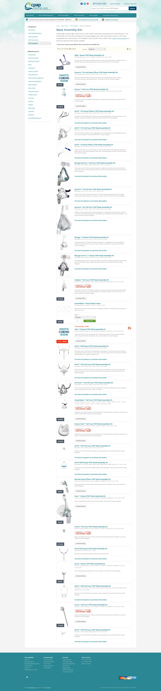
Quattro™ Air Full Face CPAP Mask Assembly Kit (93, 207)
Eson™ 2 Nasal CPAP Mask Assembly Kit (90, 496)
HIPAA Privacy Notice (68, 670)
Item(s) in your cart (130, 3)
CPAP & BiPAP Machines (45, 15)
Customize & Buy (80, 67)
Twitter (85, 4)
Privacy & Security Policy (69, 664)
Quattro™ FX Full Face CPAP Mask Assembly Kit (93, 189)
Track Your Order (48, 660)
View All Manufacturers (34, 118)
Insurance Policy (67, 660)
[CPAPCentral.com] (38, 6)
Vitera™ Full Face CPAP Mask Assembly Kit (91, 527)
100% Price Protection (111, 19)
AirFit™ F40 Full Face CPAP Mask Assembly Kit (92, 630)
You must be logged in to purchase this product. (91, 123)
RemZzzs (30, 101)
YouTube (88, 4)
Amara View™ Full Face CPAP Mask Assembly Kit (93, 424)
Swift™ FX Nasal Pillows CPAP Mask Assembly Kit (94, 145)
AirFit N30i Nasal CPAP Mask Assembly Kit (91, 462)
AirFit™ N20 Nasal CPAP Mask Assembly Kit (92, 346)
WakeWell (31, 114)
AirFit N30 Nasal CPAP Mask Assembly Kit (91, 549)
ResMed (30, 104)
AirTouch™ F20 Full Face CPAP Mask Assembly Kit (94, 383)
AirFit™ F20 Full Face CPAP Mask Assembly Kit (92, 364)
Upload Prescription (49, 662)
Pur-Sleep (31, 98)
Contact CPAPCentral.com (119, 38)
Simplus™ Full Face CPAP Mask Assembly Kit (92, 280)
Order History (47, 668)
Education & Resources (110, 15)
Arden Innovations (33, 58)
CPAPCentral (32, 687)
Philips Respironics (33, 91)
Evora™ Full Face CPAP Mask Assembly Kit (91, 605)
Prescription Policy (67, 662)
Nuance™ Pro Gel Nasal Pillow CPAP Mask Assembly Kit (96, 72)
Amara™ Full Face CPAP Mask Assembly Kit (91, 89)
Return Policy (66, 666)
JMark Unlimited (32, 84)
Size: (76, 315)
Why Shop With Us (29, 662)
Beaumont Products (33, 61)
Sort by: (85, 49)
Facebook (81, 4)
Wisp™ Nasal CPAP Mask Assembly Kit (89, 55)
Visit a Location (29, 666)
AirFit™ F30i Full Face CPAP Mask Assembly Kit (93, 586)
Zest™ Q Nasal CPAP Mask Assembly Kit (90, 329)
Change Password (48, 666)
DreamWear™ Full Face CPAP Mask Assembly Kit (93, 400)
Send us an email (86, 664)
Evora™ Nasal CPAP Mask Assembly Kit (90, 564)
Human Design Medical (34, 81)
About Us (27, 660)
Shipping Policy (67, 668)
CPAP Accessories (79, 15)
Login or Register (115, 3)
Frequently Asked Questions (32, 664)
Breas (30, 64)
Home (58, 26)
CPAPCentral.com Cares (31, 670)
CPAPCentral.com (33, 74)
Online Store (64, 26)
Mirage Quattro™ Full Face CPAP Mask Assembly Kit (95, 163)
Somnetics (31, 111)
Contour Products (33, 71)
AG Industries (32, 54)
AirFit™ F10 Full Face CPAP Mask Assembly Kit (92, 128)
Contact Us (27, 668)
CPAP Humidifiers (63, 15)
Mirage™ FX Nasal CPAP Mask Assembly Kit (92, 237)
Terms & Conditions (68, 672)
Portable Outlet (32, 94)
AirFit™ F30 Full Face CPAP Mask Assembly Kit (92, 446)
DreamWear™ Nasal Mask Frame (87, 303)
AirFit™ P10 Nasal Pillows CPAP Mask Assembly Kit (94, 111)
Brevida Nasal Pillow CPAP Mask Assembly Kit (93, 479)
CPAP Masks (30, 15)
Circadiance (31, 68)
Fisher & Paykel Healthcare (35, 78)
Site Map (48, 687)
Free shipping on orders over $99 (88, 19)
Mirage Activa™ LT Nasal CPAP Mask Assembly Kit (94, 256)
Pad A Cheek (31, 88)
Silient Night (31, 108)
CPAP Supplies (93, 15)
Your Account (47, 664)
